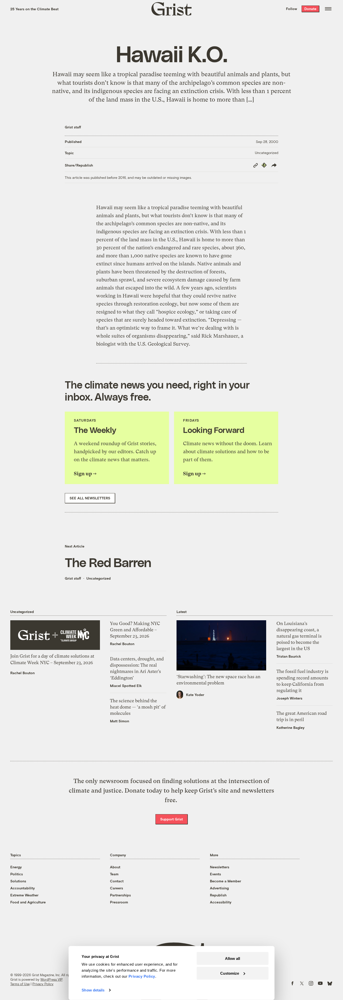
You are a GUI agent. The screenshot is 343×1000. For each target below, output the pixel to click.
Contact (117, 881)
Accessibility (221, 902)
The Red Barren (108, 562)
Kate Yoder (195, 695)
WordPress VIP (51, 979)
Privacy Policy (42, 984)
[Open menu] (328, 9)
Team (114, 874)
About (115, 867)
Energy (16, 867)
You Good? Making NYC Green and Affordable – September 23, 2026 (135, 630)
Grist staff (73, 127)
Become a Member (225, 881)
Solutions (18, 881)
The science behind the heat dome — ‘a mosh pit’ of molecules (138, 707)
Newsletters (219, 867)
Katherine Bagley (290, 727)
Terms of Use (20, 984)
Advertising (219, 888)
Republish (218, 895)
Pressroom (119, 902)
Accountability (22, 888)
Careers (116, 888)
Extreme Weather (24, 895)
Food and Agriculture (28, 902)
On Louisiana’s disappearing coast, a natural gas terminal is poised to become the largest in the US (299, 636)
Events (215, 874)
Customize (229, 973)
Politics (16, 874)
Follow (291, 9)
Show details (93, 990)
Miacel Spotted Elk (126, 685)
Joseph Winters (289, 698)
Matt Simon (119, 721)
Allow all (232, 958)
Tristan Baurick (288, 656)
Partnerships (120, 895)
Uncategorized (266, 152)
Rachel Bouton (22, 673)
